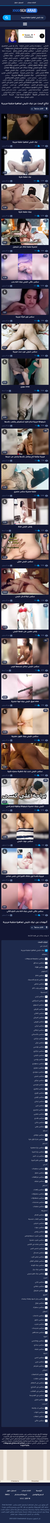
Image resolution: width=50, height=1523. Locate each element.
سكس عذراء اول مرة (36, 1139)
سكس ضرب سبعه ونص (34, 1236)
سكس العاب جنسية (36, 1219)
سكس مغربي (39, 1114)
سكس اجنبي (39, 1358)
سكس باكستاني (38, 1034)
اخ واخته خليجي (41, 75)
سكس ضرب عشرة (36, 1240)
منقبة (36, 63)
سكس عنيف (39, 1349)
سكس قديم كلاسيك (36, 980)
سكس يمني (39, 1127)
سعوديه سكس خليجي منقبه (30, 46)
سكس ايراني (39, 1026)
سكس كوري (39, 1093)
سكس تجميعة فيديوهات (34, 959)
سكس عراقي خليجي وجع (23, 51)
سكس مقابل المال (37, 1261)
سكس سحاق (38, 963)
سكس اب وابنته (38, 1408)
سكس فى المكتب (37, 1391)
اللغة (45, 1354)
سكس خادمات (38, 1316)
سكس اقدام (39, 1215)
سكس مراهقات (38, 1177)
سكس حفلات (38, 1379)
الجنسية (44, 992)
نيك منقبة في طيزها (41, 95)
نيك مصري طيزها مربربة (23, 75)
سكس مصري (38, 1110)
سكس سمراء (38, 1307)
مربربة (11, 95)
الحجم (45, 1144)
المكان (44, 1370)
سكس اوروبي (39, 1022)
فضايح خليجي (31, 78)
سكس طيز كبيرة (37, 1160)
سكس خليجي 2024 (23, 53)
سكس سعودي (38, 1064)
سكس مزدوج (39, 1291)
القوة (45, 1337)
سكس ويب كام (38, 988)
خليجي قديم (30, 80)
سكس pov (39, 976)
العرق (45, 1295)
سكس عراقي (39, 1081)
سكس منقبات (38, 1207)
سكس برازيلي (39, 1039)
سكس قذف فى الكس (35, 1244)
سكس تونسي (38, 1047)
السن (45, 1165)
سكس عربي (39, 1362)
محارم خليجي (22, 90)
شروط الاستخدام (21, 1495)
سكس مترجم (39, 1366)
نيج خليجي (13, 85)
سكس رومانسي (38, 1341)
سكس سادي (39, 1345)
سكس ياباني (39, 1123)
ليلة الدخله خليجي (34, 90)
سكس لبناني (39, 1102)
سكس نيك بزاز (38, 1270)
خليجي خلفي (39, 73)
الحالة (45, 1131)
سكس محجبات (38, 1202)
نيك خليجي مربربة (26, 73)
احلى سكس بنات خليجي (24, 56)
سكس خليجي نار (42, 80)
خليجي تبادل (6, 87)
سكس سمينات (38, 1169)
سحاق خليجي (24, 85)
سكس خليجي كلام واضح (15, 78)
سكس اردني (39, 997)
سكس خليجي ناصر (16, 61)
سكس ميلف (39, 1181)
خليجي (46, 46)
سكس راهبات (38, 1190)
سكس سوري (39, 1068)
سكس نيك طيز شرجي (35, 1274)
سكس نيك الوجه (37, 1265)
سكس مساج (39, 1253)
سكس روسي (39, 1060)
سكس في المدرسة (37, 1396)
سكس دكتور (39, 1320)
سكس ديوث (39, 1228)
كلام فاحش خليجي (27, 70)
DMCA (7, 1495)
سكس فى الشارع (37, 1387)
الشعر (45, 1186)
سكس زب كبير (38, 1156)
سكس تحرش (39, 1223)
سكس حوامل (39, 1135)
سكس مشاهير (38, 1333)
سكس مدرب (39, 1324)
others (44, 955)
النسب (44, 1404)
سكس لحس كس (37, 1249)
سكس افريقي (39, 1009)
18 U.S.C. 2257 (25, 1499)
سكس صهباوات (37, 1198)
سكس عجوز (39, 1173)
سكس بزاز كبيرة (38, 1152)
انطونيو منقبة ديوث (23, 95)
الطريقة (44, 1211)
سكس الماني (39, 1013)
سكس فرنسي (38, 1085)
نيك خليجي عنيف (11, 70)
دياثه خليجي (16, 87)
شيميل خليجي (19, 80)
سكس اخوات (39, 1412)
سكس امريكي (38, 1018)
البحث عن (43, 946)
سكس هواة (39, 967)
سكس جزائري (38, 1051)
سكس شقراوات (38, 1194)
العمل (45, 1312)
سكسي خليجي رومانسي (15, 65)
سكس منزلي (39, 1400)
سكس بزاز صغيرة (37, 1148)
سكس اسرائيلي (38, 1001)
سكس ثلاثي (39, 1282)
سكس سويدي (38, 1072)
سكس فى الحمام (37, 1383)
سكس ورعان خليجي (25, 63)
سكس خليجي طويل (30, 92)
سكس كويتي (39, 1097)
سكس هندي (39, 1118)
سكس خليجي (42, 51)
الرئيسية (39, 1491)
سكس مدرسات (38, 1328)
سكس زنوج (39, 1303)
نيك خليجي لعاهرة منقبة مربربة (32, 950)
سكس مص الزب (37, 1257)
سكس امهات (38, 1417)
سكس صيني (39, 1076)
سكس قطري (39, 1089)
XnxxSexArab (21, 1519)
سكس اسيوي (38, 1005)
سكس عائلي (39, 1421)
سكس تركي (39, 1043)
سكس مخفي (39, 984)
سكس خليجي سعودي (33, 61)
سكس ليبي (39, 1106)
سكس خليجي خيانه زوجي (12, 92)
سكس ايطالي (39, 1030)
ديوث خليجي (24, 58)
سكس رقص (39, 1232)
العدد (45, 1278)
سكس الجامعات (37, 1375)
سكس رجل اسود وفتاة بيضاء (33, 1299)
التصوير (44, 971)
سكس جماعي (39, 1286)
